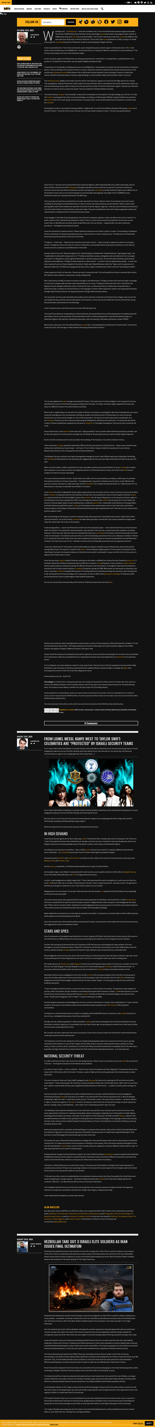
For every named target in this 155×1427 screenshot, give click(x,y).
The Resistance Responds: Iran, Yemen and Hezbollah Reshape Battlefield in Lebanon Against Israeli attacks (29, 90)
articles (88, 1216)
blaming (51, 459)
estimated (63, 72)
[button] (128, 2)
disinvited (120, 657)
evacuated (50, 102)
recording (100, 533)
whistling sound (53, 81)
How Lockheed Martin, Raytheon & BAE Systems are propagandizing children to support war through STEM (29, 65)
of (77, 1216)
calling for (89, 423)
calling (76, 505)
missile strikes (128, 563)
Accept (149, 1423)
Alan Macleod (51, 1207)
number (73, 1216)
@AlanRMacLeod (60, 1222)
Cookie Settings (138, 1423)
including (78, 568)
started (122, 37)
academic (81, 1216)
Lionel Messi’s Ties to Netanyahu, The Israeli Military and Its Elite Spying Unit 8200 (29, 74)
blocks (51, 492)
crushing (123, 467)
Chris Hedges (34, 35)
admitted (66, 431)
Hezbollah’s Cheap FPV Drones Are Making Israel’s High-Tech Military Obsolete (28, 99)
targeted (62, 560)
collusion (50, 420)
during (102, 34)
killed (55, 72)
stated (84, 325)
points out (131, 560)
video (64, 401)
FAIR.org (114, 1216)
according (98, 190)
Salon (130, 1216)
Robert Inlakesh (35, 1244)
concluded (89, 484)
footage (60, 445)
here (110, 582)
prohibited (60, 571)
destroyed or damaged (112, 574)
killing (99, 563)
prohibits (87, 497)
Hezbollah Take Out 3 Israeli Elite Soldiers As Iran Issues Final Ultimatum (85, 1244)
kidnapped (72, 187)
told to (74, 37)
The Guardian (122, 1216)
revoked (105, 500)
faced (105, 39)
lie (130, 48)
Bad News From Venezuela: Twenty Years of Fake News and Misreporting (75, 1214)
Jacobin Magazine (58, 1219)
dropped (61, 94)
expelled (96, 503)
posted (130, 108)
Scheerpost (72, 31)
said (124, 470)
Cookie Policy (54, 1424)
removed (76, 519)
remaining (59, 42)
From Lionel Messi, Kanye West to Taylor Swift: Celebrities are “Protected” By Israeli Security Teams (88, 741)
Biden (125, 668)
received (50, 100)
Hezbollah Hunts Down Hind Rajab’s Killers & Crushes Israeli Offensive (28, 82)
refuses (52, 495)
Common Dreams (74, 1219)
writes (83, 549)
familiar (50, 97)
